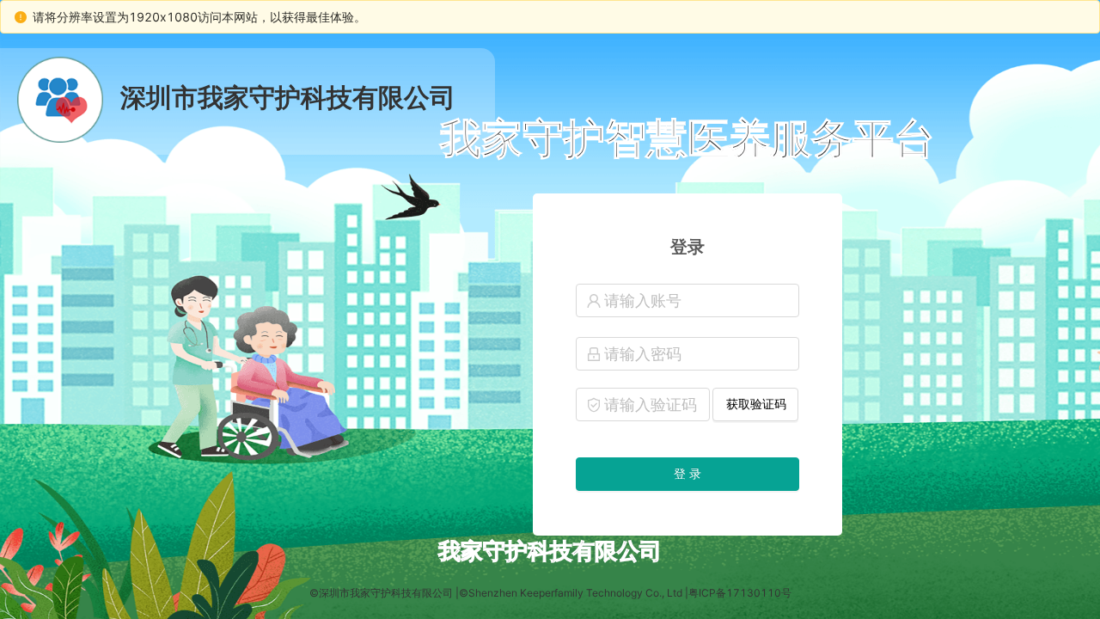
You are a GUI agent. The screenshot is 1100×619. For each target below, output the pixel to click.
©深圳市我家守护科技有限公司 (381, 592)
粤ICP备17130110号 (739, 592)
